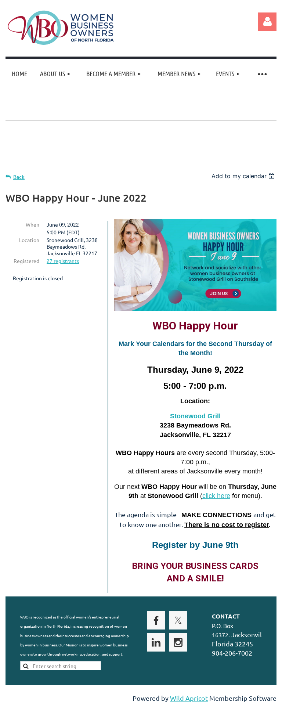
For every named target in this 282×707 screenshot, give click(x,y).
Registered (26, 260)
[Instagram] (178, 642)
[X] (178, 620)
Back (19, 176)
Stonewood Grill (195, 416)
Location (29, 240)
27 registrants (63, 260)
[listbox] (244, 176)
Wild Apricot (189, 698)
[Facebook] (156, 620)
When (32, 224)
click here (216, 495)
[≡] (261, 73)
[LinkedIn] (156, 642)
